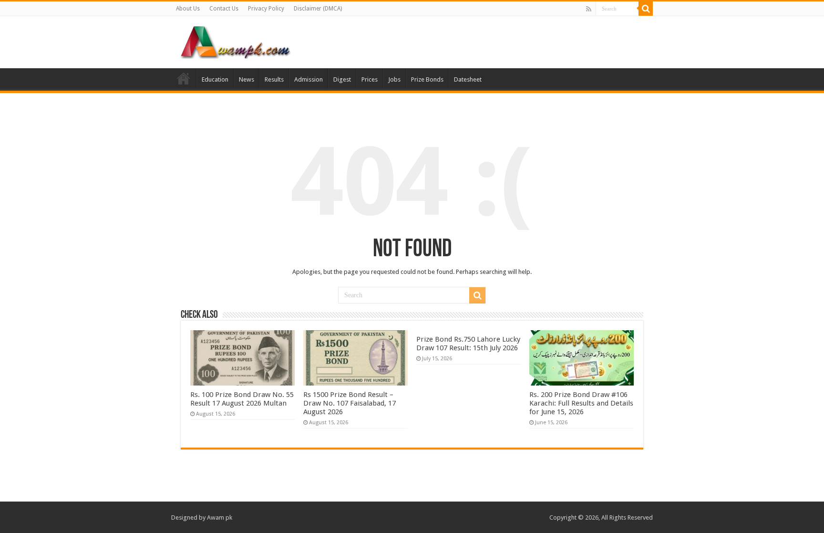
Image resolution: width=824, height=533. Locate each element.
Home (183, 78)
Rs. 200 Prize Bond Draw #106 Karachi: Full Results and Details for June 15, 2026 (581, 403)
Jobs (394, 79)
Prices (369, 79)
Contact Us (223, 8)
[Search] (646, 8)
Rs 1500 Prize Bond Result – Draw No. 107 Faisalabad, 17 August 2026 (349, 403)
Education (215, 79)
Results (274, 79)
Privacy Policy (266, 8)
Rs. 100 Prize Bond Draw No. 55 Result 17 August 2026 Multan (242, 399)
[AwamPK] (235, 40)
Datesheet (468, 79)
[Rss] (588, 9)
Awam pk (219, 517)
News (246, 79)
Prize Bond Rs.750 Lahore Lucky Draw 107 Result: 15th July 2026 (468, 343)
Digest (342, 79)
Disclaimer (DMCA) (318, 8)
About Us (188, 8)
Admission (308, 79)
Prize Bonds (427, 79)
